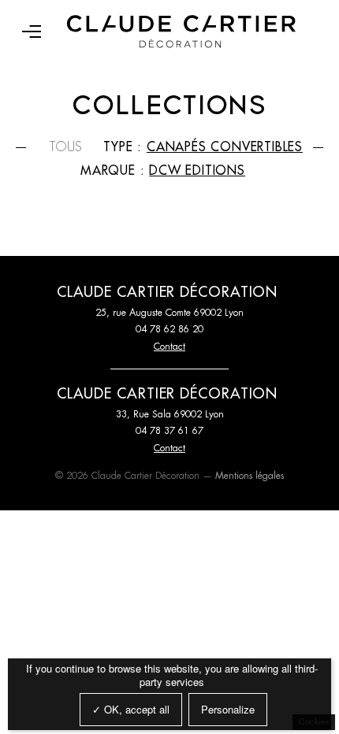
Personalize (228, 709)
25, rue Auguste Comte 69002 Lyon (169, 312)
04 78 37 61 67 (169, 431)
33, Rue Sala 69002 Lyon (170, 414)
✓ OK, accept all (131, 709)
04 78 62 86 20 (169, 329)
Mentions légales (249, 475)
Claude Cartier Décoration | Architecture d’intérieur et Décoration (181, 31)
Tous (66, 147)
